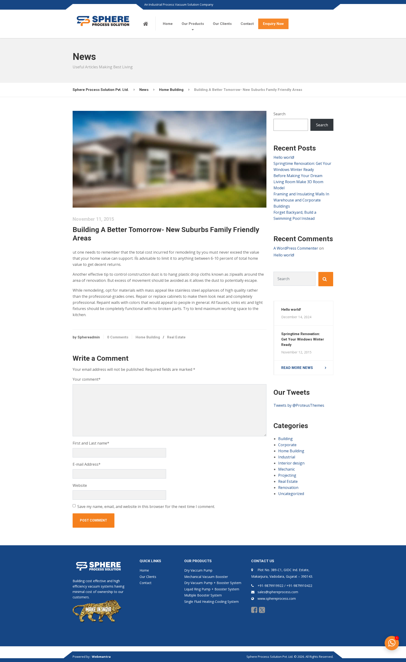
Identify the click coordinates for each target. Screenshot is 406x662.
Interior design (291, 463)
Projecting (287, 475)
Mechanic (286, 469)
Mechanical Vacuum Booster (206, 576)
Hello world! (283, 157)
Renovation (288, 487)
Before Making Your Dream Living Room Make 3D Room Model (298, 181)
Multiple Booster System (203, 595)
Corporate (287, 444)
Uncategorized (291, 493)
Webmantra (101, 656)
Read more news (297, 368)
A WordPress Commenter (295, 248)
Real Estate (176, 337)
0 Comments (117, 337)
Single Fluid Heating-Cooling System (211, 601)
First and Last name (91, 443)
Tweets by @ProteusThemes (298, 405)
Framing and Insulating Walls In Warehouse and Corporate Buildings (301, 200)
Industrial (286, 457)
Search (279, 113)
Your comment (87, 379)
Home (168, 24)
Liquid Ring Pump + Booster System (211, 589)
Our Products (193, 24)
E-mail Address (87, 464)
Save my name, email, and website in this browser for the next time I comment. (146, 506)
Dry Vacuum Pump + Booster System (212, 583)
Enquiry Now (273, 24)
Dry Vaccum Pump (198, 570)
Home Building (148, 337)
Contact (247, 24)
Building (285, 438)
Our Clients (222, 24)
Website (80, 485)
